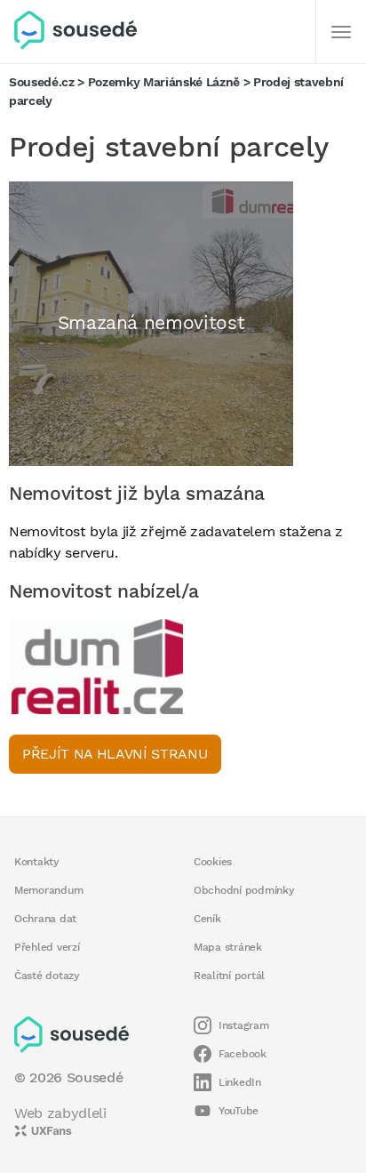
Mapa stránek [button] (228, 947)
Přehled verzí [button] (47, 947)
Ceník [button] (207, 918)
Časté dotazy (47, 975)
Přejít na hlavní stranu (115, 753)
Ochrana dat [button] (45, 918)
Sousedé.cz (42, 82)
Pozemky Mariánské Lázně (164, 82)
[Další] (341, 32)
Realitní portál (229, 975)
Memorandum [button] (48, 890)
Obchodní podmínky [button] (244, 890)
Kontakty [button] (37, 862)
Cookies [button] (213, 862)
